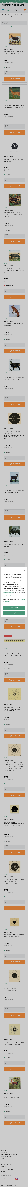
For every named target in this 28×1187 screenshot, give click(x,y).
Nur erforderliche (14, 607)
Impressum (7, 601)
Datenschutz (22, 599)
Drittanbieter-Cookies (8, 592)
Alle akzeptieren (14, 613)
